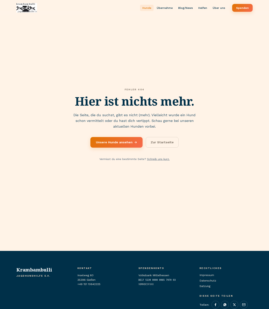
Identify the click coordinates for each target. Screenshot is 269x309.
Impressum (206, 275)
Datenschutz (207, 280)
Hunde (146, 7)
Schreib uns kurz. (158, 159)
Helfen (202, 7)
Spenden (242, 7)
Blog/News (185, 7)
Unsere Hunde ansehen (116, 142)
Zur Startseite (162, 142)
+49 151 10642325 (88, 284)
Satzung (204, 286)
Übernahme (165, 7)
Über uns (219, 7)
